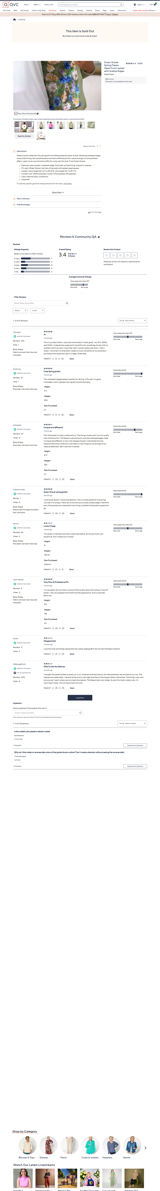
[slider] (57, 105)
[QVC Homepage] (14, 19)
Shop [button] (26, 5)
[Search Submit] (121, 4)
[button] (135, 4)
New (15, 10)
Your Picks (6, 10)
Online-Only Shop (38, 10)
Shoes (97, 10)
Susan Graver (109, 74)
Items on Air (49, 5)
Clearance (52, 10)
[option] (80, 14)
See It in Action (24, 136)
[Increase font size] (97, 146)
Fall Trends (24, 10)
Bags (105, 10)
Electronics (122, 10)
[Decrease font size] (100, 146)
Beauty (80, 10)
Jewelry (89, 10)
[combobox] (88, 4)
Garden (62, 10)
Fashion (71, 10)
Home (112, 10)
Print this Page (96, 212)
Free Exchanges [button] (23, 204)
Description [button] (22, 151)
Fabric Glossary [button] (23, 198)
